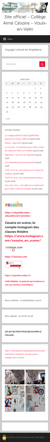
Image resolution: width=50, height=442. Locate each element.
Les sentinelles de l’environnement (20, 162)
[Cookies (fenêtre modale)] (4, 438)
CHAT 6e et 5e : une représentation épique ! (24, 178)
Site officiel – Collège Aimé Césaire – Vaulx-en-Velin (25, 23)
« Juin (7, 119)
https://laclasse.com (16, 256)
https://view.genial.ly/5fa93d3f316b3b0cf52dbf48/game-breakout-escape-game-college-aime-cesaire (25, 354)
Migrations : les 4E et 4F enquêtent (20, 155)
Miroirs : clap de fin (13, 143)
